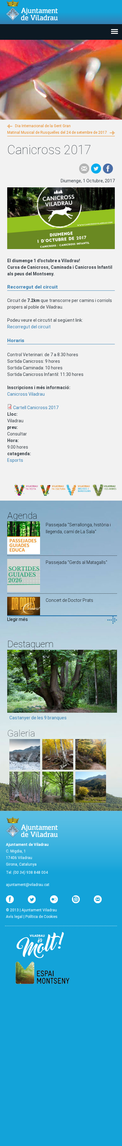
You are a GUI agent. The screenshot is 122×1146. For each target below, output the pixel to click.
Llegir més (17, 619)
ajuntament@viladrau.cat (27, 885)
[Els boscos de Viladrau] (57, 768)
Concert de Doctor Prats (69, 600)
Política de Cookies (41, 916)
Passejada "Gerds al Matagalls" (76, 562)
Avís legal (14, 916)
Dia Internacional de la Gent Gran (43, 126)
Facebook (108, 169)
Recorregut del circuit (29, 326)
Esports (15, 460)
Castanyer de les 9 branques (38, 717)
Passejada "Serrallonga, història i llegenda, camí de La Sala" (78, 528)
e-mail (84, 169)
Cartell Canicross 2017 (35, 407)
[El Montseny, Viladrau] (90, 801)
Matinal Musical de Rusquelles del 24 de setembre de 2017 (57, 132)
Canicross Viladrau (26, 394)
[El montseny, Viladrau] (24, 768)
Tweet (96, 169)
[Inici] (32, 10)
